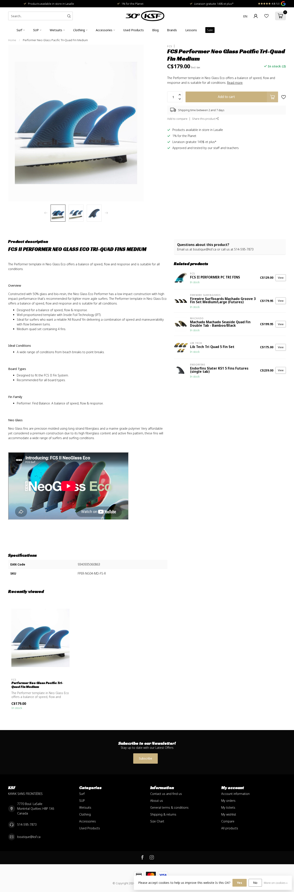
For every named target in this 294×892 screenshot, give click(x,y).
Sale (210, 30)
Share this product (204, 119)
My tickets (228, 807)
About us (156, 801)
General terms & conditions (169, 807)
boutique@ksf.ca (28, 837)
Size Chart (157, 821)
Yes (239, 883)
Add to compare (177, 119)
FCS (169, 46)
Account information (235, 794)
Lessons (191, 30)
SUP (36, 30)
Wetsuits (56, 30)
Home (12, 40)
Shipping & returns (163, 814)
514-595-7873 (27, 824)
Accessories (104, 30)
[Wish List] (266, 16)
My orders (228, 801)
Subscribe (145, 758)
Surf (19, 30)
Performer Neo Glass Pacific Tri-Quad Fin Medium (55, 40)
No (255, 883)
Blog (155, 30)
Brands (172, 30)
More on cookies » (276, 883)
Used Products (133, 30)
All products (229, 828)
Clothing (79, 30)
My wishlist (228, 814)
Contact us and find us (166, 794)
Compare (227, 821)
